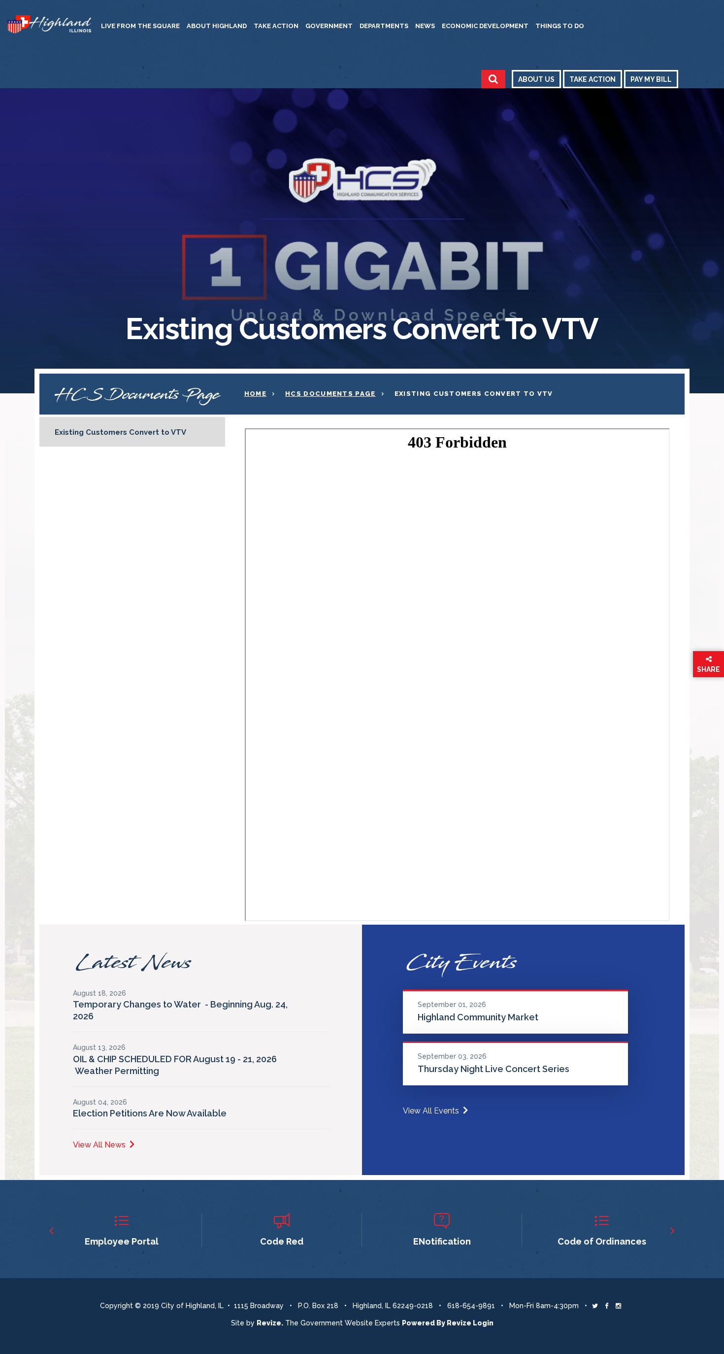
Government (329, 26)
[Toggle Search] (493, 79)
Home (255, 393)
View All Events (431, 1110)
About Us (536, 79)
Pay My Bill (651, 79)
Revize (459, 1323)
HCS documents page (330, 393)
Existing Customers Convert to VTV (120, 432)
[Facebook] (606, 1306)
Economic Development (485, 26)
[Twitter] (595, 1306)
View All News (99, 1144)
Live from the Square (140, 26)
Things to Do (559, 26)
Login (483, 1323)
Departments (384, 26)
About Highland (217, 26)
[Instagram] (618, 1306)
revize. (270, 1323)
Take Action (276, 26)
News (425, 26)
